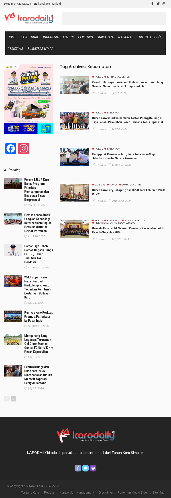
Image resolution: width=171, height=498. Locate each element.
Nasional (125, 37)
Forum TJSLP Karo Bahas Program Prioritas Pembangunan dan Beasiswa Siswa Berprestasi (36, 190)
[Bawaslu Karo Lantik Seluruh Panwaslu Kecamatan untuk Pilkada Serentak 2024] (74, 228)
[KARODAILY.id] (85, 434)
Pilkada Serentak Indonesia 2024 (115, 223)
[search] (160, 37)
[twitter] (158, 4)
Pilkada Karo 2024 (136, 221)
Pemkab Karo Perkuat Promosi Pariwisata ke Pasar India (38, 317)
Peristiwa (86, 37)
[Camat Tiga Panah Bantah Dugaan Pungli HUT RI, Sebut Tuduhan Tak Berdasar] (13, 250)
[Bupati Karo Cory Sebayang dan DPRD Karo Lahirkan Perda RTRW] (74, 193)
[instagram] (164, 4)
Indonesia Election (58, 37)
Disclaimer (106, 492)
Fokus (99, 77)
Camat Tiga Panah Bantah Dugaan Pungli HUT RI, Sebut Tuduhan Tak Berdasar (38, 254)
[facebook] (152, 4)
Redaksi (49, 492)
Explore (100, 185)
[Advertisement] (114, 18)
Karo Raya (106, 37)
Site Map (159, 492)
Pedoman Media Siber (133, 492)
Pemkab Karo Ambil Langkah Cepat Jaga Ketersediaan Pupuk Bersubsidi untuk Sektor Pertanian (37, 223)
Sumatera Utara (40, 49)
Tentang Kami (30, 492)
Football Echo (149, 37)
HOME (12, 37)
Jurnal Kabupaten (118, 77)
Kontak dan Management (77, 492)
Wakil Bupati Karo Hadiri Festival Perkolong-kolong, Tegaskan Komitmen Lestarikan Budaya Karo (37, 287)
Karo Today (30, 37)
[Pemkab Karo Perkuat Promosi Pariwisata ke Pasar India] (13, 316)
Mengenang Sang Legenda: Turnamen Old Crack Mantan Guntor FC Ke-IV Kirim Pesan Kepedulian (38, 344)
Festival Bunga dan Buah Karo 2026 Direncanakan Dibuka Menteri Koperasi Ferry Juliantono (38, 375)
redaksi (101, 93)
